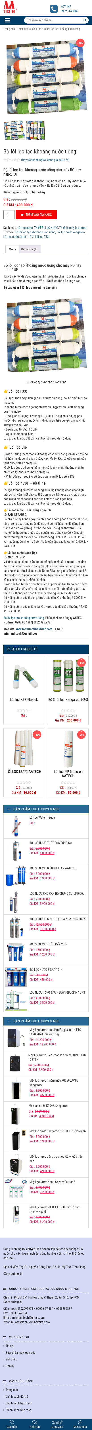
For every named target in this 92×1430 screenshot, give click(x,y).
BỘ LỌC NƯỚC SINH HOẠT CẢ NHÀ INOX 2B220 (57, 919)
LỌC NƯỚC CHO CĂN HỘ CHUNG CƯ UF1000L (56, 893)
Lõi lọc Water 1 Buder (42, 817)
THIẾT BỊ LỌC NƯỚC (46, 228)
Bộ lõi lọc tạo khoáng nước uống (35, 232)
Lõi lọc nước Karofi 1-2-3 (18, 236)
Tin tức (10, 1346)
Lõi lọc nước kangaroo (71, 232)
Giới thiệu (11, 1359)
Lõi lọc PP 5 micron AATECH (68, 773)
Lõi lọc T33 (42, 236)
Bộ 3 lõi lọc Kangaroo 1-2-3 (68, 699)
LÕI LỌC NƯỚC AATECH (23, 771)
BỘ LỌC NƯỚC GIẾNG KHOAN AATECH (52, 868)
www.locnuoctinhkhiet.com (34, 629)
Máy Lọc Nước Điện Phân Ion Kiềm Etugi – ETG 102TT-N (57, 1057)
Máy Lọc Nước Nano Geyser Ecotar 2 (52, 1182)
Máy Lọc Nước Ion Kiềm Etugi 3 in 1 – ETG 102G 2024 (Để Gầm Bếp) (55, 1032)
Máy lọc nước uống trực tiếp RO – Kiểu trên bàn (56, 1159)
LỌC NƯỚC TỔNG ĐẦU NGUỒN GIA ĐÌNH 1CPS (57, 992)
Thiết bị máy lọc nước (29, 29)
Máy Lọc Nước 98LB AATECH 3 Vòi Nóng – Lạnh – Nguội (55, 1209)
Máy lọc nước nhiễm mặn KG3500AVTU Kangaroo (53, 1083)
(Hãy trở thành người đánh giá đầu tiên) (45, 160)
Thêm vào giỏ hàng (39, 214)
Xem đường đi (13, 1273)
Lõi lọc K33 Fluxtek (24, 699)
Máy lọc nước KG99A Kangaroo (48, 1106)
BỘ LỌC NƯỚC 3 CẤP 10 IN (45, 969)
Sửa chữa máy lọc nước (21, 1352)
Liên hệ (10, 1366)
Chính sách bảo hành (19, 1403)
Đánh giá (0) (29, 249)
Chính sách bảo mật (18, 1410)
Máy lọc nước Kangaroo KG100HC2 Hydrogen (57, 1131)
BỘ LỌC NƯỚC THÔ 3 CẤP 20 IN (48, 944)
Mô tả (12, 249)
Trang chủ (9, 29)
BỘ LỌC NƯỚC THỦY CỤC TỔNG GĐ (50, 843)
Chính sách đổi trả (17, 1396)
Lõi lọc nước (25, 228)
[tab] (12, 249)
